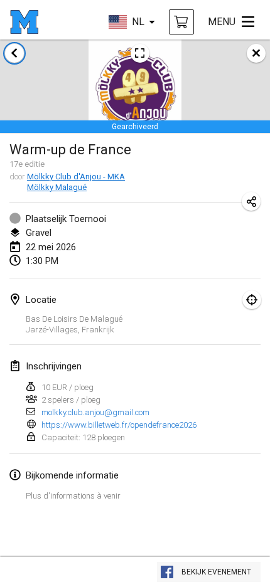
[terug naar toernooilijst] (14, 53)
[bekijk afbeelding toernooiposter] (140, 53)
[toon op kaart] (251, 299)
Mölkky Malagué (57, 187)
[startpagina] (24, 21)
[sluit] (256, 53)
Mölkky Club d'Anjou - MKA (76, 176)
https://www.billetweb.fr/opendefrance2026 (119, 425)
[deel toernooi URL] (251, 201)
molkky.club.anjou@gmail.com (95, 412)
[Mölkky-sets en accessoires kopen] (181, 21)
